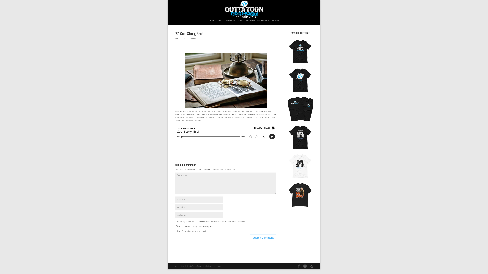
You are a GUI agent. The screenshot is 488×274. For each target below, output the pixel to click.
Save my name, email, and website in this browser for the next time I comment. (212, 221)
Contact (275, 21)
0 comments (192, 38)
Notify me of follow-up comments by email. (196, 226)
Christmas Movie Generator (257, 21)
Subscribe (230, 21)
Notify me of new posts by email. (192, 231)
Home (211, 21)
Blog (240, 21)
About (220, 21)
